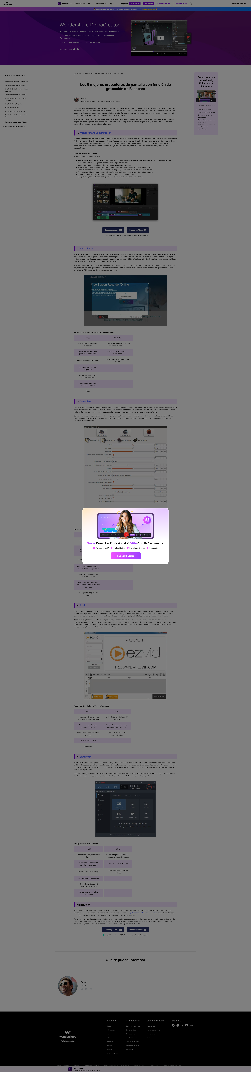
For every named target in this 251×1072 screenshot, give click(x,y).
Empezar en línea (125, 556)
